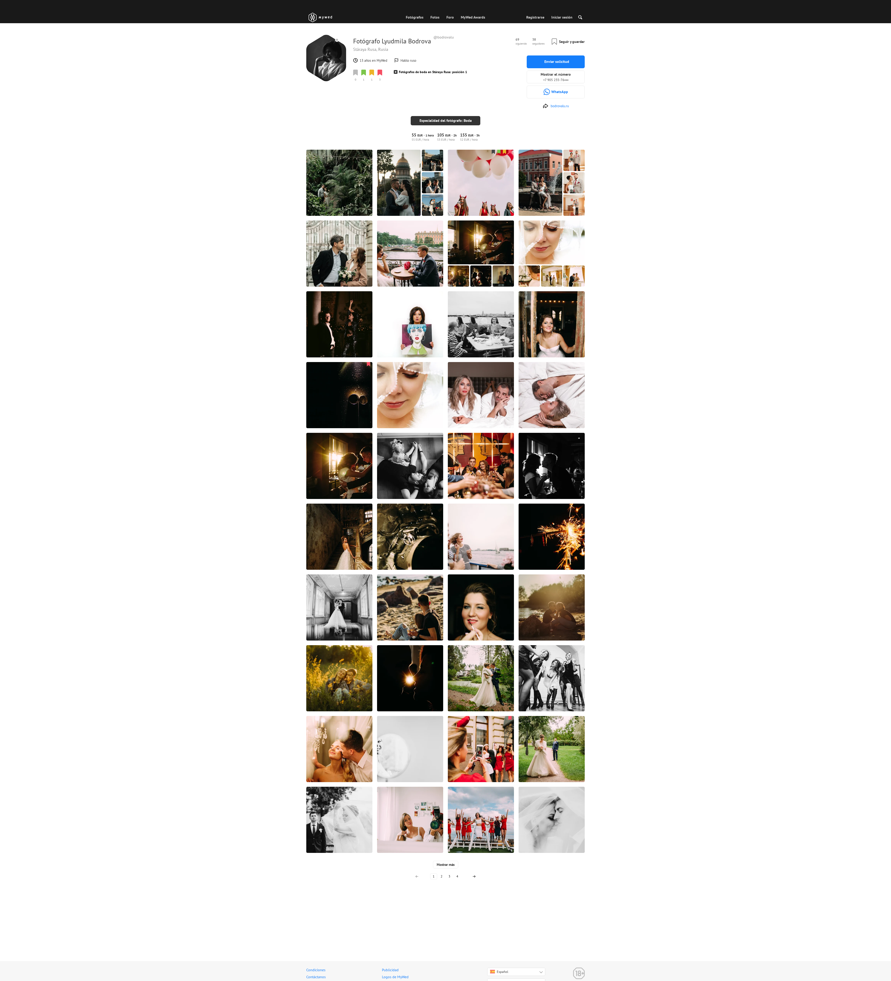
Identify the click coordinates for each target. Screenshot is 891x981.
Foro (450, 17)
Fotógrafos (414, 17)
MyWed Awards (473, 17)
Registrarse (535, 17)
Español (502, 972)
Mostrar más (446, 864)
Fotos (434, 17)
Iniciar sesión (561, 17)
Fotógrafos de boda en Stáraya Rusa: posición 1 (433, 72)
